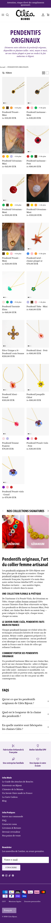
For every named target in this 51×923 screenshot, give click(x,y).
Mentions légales (15, 901)
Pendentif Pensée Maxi (16, 667)
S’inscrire (11, 868)
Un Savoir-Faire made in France (17, 793)
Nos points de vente (11, 836)
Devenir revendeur (11, 832)
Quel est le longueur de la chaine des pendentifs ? (21, 714)
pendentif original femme (14, 576)
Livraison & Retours (11, 828)
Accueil (2, 67)
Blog (4, 801)
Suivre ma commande (12, 816)
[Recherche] (9, 15)
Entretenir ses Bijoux (12, 785)
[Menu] (3, 15)
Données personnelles (32, 901)
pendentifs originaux (16, 570)
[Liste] (47, 72)
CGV (4, 901)
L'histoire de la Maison (12, 789)
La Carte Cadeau (10, 797)
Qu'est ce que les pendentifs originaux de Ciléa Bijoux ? (18, 701)
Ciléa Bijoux (12, 917)
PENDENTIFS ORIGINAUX (17, 67)
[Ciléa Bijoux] (25, 15)
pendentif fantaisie (19, 630)
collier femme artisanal (26, 601)
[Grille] (43, 72)
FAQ (4, 820)
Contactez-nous (9, 824)
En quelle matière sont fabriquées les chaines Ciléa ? (22, 727)
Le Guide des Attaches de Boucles (17, 782)
